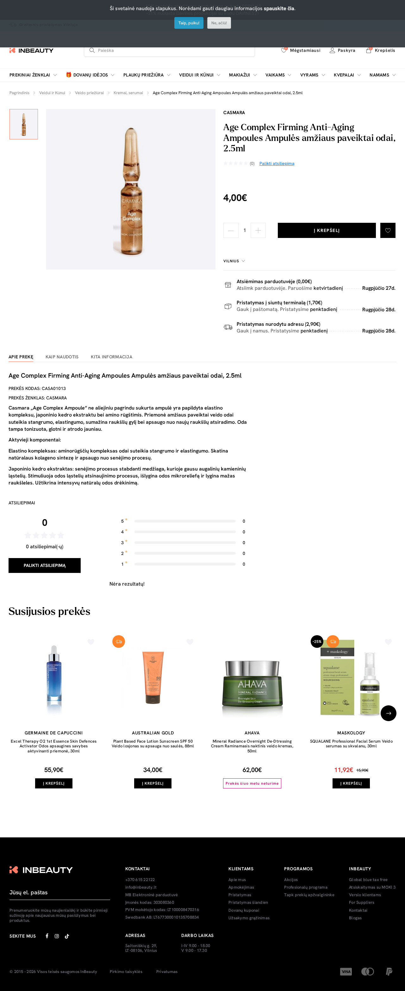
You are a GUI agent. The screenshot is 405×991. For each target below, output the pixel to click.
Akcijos (291, 879)
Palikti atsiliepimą (44, 565)
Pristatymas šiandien (248, 902)
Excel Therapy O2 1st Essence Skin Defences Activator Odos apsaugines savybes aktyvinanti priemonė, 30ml (54, 746)
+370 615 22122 (140, 879)
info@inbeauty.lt (141, 887)
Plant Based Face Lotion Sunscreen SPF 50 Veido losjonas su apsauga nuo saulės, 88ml (153, 744)
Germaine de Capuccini (54, 733)
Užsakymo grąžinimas (249, 918)
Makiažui (239, 75)
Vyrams (309, 75)
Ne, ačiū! (219, 23)
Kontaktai (358, 910)
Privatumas (167, 971)
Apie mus (237, 879)
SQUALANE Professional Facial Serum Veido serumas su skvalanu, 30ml (351, 744)
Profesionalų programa (305, 887)
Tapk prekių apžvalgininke (309, 894)
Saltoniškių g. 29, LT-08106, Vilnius (141, 948)
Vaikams (275, 75)
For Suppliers (361, 902)
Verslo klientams (365, 894)
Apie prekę (21, 357)
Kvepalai (344, 75)
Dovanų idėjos (86, 75)
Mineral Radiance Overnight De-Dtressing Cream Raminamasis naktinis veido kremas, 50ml (252, 746)
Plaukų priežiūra (143, 75)
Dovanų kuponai (243, 910)
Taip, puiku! (188, 23)
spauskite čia (279, 8)
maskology (351, 733)
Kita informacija (111, 357)
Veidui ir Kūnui (196, 75)
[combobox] (235, 261)
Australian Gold (153, 733)
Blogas (355, 918)
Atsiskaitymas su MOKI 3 (372, 887)
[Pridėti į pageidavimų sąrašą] (388, 230)
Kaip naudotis (62, 357)
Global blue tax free (368, 879)
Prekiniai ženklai (29, 75)
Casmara (234, 112)
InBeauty (88, 971)
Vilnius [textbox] (231, 261)
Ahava (252, 733)
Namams (379, 75)
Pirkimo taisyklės (126, 971)
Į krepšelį (327, 230)
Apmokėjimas (241, 887)
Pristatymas (239, 894)
